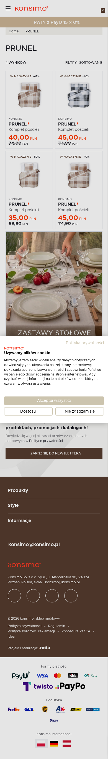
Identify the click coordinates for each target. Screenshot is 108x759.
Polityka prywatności (85, 343)
